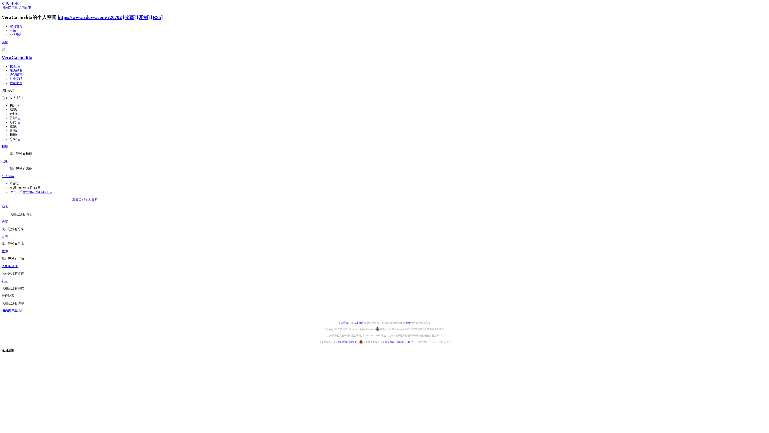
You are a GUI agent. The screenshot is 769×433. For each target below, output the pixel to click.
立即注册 (8, 3)
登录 (18, 3)
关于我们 (345, 322)
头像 (5, 42)
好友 (5, 281)
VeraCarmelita (17, 57)
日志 (5, 236)
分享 (5, 221)
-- (19, 109)
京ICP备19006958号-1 (344, 342)
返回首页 (24, 7)
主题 (13, 30)
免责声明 (410, 322)
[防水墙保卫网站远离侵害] (20, 311)
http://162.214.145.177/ (37, 192)
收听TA (15, 66)
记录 (5, 161)
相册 (5, 146)
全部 (14, 266)
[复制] (143, 17)
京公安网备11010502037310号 (398, 342)
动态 (5, 206)
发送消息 (16, 83)
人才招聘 (358, 322)
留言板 (6, 266)
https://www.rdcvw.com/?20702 (90, 17)
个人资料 (16, 34)
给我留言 (16, 74)
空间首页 (16, 26)
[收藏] (129, 17)
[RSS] (157, 17)
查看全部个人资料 (85, 199)
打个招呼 (16, 79)
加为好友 (16, 70)
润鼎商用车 (10, 7)
